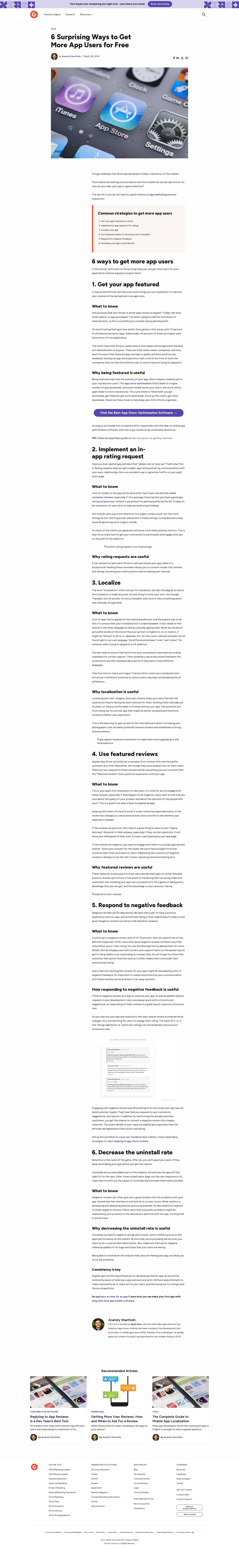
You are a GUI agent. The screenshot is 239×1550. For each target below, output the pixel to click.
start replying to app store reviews (127, 1141)
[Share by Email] (186, 58)
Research (70, 14)
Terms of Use (88, 1532)
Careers (179, 1483)
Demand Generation (58, 1479)
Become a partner (142, 1504)
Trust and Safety (141, 1492)
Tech (53, 28)
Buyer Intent (96, 1488)
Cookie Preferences (126, 1532)
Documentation (141, 1483)
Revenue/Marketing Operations (62, 1492)
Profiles (94, 1474)
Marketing (97, 1412)
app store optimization (138, 383)
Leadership (181, 1474)
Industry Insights (52, 14)
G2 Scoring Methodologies (73, 1532)
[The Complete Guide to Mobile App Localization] (180, 1391)
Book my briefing (160, 4)
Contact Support (184, 1499)
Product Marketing (57, 1488)
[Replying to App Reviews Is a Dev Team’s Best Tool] (58, 1391)
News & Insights (183, 1479)
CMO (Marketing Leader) (59, 1469)
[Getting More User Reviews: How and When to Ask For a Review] (119, 1391)
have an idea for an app (114, 1296)
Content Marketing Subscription (105, 1497)
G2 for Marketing (56, 1497)
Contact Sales (182, 1494)
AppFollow (136, 1324)
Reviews (94, 1483)
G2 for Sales (54, 1501)
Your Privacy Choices (183, 1532)
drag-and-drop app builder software (113, 1300)
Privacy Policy (100, 1532)
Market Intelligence (99, 1492)
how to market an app (141, 803)
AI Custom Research (100, 1469)
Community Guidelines (53, 1532)
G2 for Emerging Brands (59, 1515)
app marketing (158, 194)
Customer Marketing (58, 1483)
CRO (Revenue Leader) (58, 1474)
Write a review (190, 1514)
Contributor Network (44, 1412)
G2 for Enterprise (56, 1506)
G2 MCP (94, 1479)
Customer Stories (142, 1479)
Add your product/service (189, 1508)
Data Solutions (98, 1506)
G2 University (139, 1474)
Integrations (139, 1508)
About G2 (180, 1469)
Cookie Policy (112, 1532)
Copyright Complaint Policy (144, 1532)
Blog (136, 1469)
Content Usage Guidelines (165, 1532)
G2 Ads (94, 1501)
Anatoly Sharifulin (71, 56)
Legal (136, 1488)
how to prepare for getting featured (151, 438)
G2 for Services (55, 1511)
